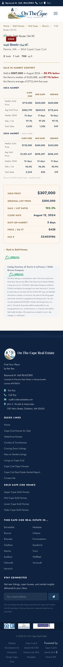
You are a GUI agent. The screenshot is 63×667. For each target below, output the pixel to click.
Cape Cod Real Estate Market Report (22, 472)
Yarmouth (37, 562)
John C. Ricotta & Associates (20, 404)
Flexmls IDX (51, 657)
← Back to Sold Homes (15, 249)
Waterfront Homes (13, 436)
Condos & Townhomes (15, 442)
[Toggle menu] (55, 13)
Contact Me (9, 478)
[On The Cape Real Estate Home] (27, 13)
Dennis (45, 26)
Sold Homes (18, 26)
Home (6, 26)
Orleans (36, 533)
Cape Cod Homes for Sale (17, 430)
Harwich (8, 568)
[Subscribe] (53, 596)
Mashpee (37, 527)
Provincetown (39, 539)
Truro (35, 551)
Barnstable (9, 527)
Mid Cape (33, 26)
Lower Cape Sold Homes (16, 504)
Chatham (8, 545)
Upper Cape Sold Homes (16, 492)
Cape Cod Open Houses (16, 466)
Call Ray (12, 395)
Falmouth (8, 562)
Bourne (7, 533)
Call (41, 3)
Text (49, 3)
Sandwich (37, 545)
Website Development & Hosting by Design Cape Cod (12, 652)
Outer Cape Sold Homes (16, 510)
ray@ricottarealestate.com (20, 399)
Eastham (8, 556)
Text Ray (11, 390)
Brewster (8, 539)
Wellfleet (37, 556)
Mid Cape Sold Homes (15, 498)
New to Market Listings (15, 454)
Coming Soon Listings (15, 448)
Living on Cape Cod (14, 460)
